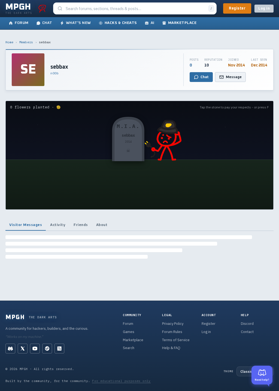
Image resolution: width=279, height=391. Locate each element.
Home (9, 42)
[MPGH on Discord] (10, 348)
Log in (264, 8)
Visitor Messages (25, 225)
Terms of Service (176, 340)
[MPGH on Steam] (47, 348)
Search (128, 348)
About (102, 225)
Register (237, 8)
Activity (57, 225)
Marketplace (133, 340)
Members (26, 42)
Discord (247, 323)
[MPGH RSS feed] (59, 348)
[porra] (42, 8)
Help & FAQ (171, 348)
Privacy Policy (172, 323)
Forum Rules (172, 331)
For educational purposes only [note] (121, 381)
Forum (128, 323)
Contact (247, 331)
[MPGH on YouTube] (35, 348)
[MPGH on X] (23, 348)
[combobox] (135, 8)
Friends (81, 225)
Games (128, 331)
